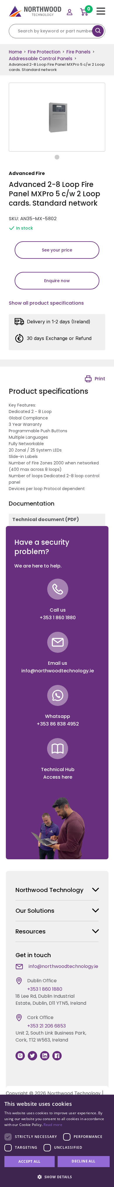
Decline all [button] (83, 1161)
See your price (57, 250)
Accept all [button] (29, 1161)
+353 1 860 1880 (57, 617)
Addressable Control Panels (40, 58)
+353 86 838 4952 (58, 724)
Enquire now (57, 281)
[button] (57, 1176)
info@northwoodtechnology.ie (57, 670)
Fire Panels (78, 52)
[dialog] (57, 1141)
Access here (57, 777)
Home (15, 52)
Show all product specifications (46, 303)
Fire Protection (44, 52)
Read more (53, 1124)
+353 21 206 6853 (46, 1026)
